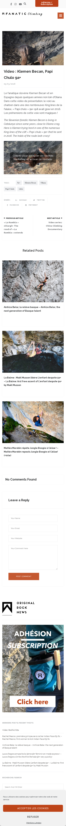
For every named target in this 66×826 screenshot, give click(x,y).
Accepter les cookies (33, 808)
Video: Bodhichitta (10, 730)
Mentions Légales (33, 823)
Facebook (14, 205)
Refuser (33, 816)
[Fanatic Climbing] (22, 14)
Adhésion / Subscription (47, 3)
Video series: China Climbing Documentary (54, 225)
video (21, 189)
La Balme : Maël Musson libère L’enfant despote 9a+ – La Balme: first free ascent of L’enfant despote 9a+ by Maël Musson (33, 381)
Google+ (23, 200)
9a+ (18, 183)
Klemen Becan (30, 183)
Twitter (40, 200)
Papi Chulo (9, 189)
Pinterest (33, 205)
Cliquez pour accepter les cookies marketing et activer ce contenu (33, 157)
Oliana (43, 183)
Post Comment (23, 576)
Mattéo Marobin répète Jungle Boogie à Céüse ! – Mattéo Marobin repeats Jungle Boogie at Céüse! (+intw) (31, 452)
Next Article (53, 218)
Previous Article (14, 218)
